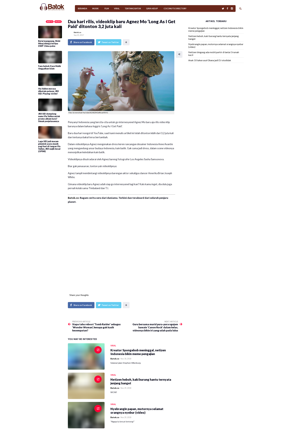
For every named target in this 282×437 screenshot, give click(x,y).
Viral (117, 8)
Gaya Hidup (152, 8)
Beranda (82, 8)
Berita (50, 22)
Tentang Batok (133, 8)
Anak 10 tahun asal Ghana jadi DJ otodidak (209, 60)
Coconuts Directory (175, 8)
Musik (95, 8)
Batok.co (77, 32)
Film (106, 8)
